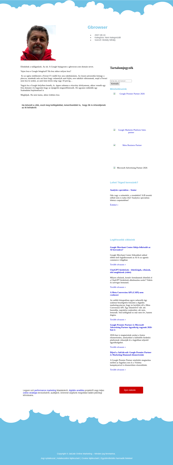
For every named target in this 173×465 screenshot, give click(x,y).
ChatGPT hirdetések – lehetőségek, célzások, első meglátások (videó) (130, 271)
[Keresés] (111, 78)
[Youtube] (148, 2)
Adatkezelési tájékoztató (68, 458)
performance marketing (45, 390)
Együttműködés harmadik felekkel (116, 458)
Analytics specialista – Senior (123, 190)
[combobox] (121, 81)
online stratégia (30, 393)
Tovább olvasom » (118, 264)
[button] (22, 114)
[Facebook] (141, 2)
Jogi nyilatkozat (48, 458)
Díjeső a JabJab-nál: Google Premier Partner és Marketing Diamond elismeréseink (130, 353)
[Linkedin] (144, 2)
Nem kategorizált (113, 37)
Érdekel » (114, 205)
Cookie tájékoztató (90, 458)
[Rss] (151, 2)
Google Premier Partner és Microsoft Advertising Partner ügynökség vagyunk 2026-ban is (131, 327)
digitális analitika (76, 390)
